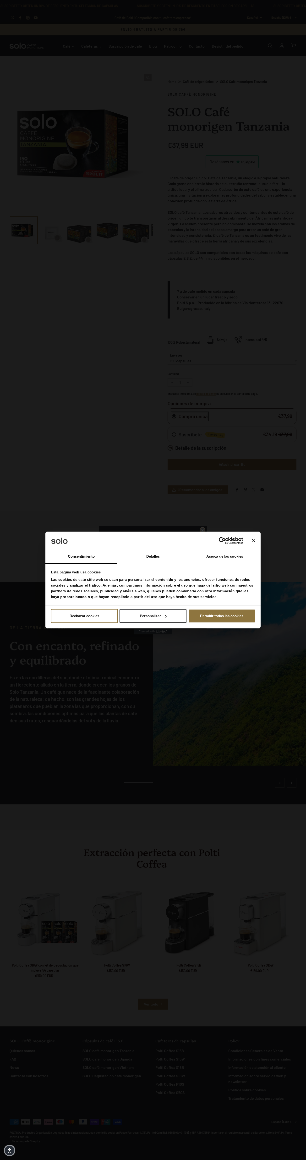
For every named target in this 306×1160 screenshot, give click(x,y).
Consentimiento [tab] (81, 556)
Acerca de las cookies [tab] (224, 556)
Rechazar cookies (84, 616)
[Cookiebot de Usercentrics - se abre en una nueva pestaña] (222, 540)
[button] (9, 1150)
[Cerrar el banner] (253, 540)
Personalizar (150, 616)
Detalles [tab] (153, 556)
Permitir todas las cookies (221, 616)
